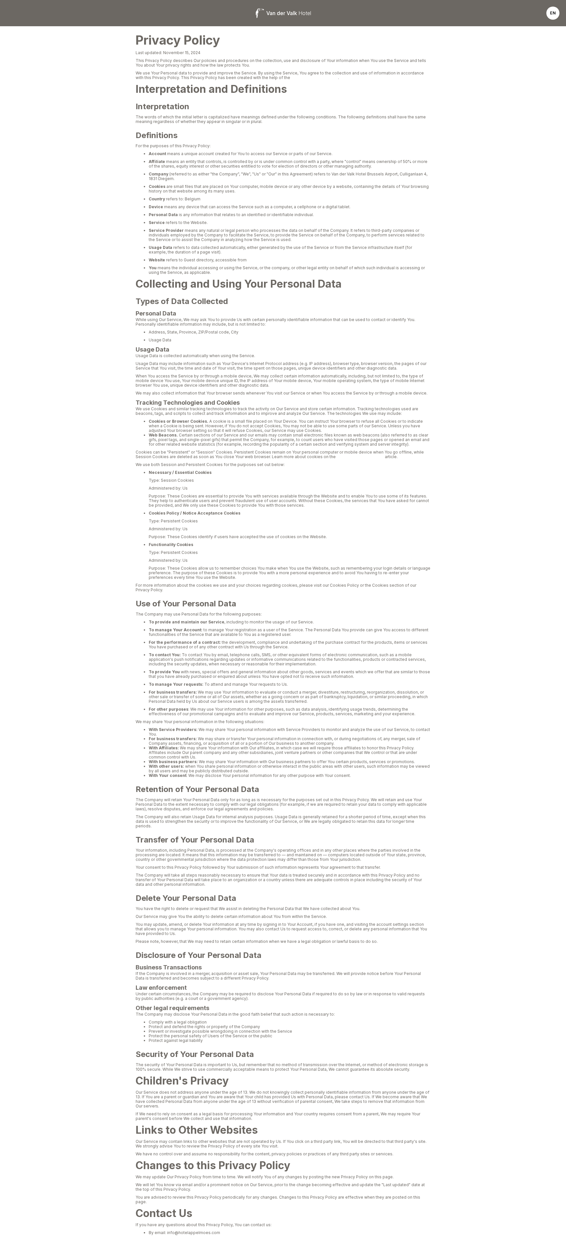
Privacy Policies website (360, 456)
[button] (553, 13)
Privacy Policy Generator (314, 77)
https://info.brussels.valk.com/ (277, 259)
